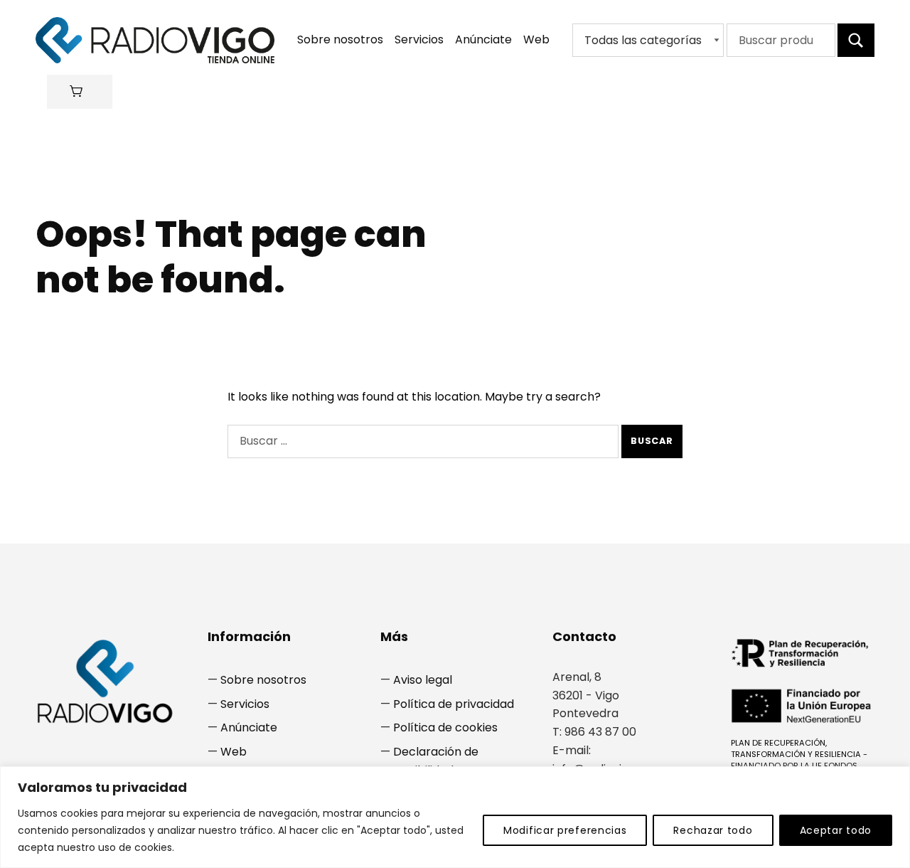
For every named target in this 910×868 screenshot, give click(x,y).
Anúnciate (483, 39)
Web (536, 39)
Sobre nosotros (340, 39)
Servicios (419, 39)
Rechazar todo (712, 830)
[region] (455, 817)
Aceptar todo (836, 830)
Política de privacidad (453, 704)
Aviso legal (422, 680)
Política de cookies (445, 727)
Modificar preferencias (564, 830)
